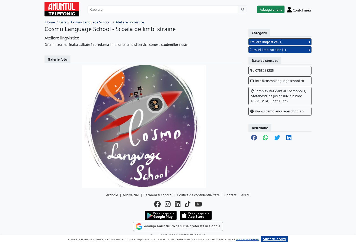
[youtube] (198, 204)
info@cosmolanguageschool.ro (279, 81)
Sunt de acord (274, 239)
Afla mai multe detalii (247, 239)
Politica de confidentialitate (198, 195)
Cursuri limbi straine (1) (267, 49)
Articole (112, 195)
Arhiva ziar (131, 195)
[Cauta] (243, 9)
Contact (230, 195)
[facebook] (157, 204)
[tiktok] (187, 204)
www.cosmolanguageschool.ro (279, 111)
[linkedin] (177, 204)
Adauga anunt (271, 9)
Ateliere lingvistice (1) (265, 42)
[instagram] (168, 204)
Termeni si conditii (158, 195)
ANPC (245, 195)
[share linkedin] (289, 137)
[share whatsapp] (265, 137)
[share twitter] (277, 137)
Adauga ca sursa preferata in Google (181, 226)
